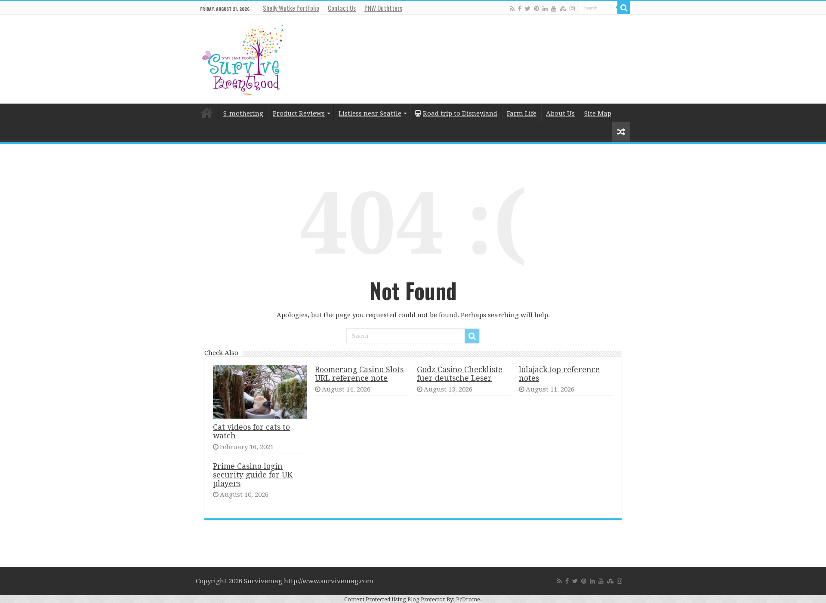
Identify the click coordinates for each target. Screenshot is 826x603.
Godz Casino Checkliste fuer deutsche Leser (459, 374)
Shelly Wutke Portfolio (291, 7)
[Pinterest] (536, 8)
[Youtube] (553, 8)
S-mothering (243, 113)
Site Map (597, 113)
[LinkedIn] (545, 8)
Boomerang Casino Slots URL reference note (359, 374)
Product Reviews (299, 113)
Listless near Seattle (370, 113)
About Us (560, 113)
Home (207, 113)
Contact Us (342, 7)
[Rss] (512, 8)
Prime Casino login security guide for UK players (253, 475)
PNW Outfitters (383, 7)
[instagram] (572, 8)
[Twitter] (527, 8)
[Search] (623, 7)
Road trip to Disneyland (460, 113)
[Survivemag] (243, 58)
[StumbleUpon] (563, 8)
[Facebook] (519, 8)
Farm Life (521, 113)
